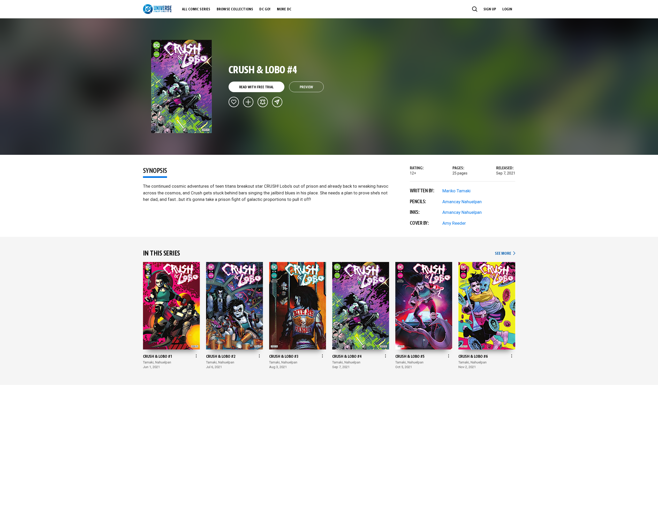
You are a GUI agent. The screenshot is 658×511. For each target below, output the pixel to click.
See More (505, 253)
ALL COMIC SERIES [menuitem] (196, 9)
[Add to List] (248, 102)
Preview (306, 87)
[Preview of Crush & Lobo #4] (181, 86)
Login (507, 9)
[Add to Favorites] (234, 102)
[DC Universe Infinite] (157, 9)
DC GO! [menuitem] (264, 9)
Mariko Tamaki (456, 190)
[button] (475, 9)
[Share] (277, 102)
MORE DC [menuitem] (284, 9)
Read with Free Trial (256, 87)
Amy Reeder (454, 223)
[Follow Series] (263, 102)
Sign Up (489, 9)
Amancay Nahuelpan (462, 201)
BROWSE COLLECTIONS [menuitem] (235, 9)
